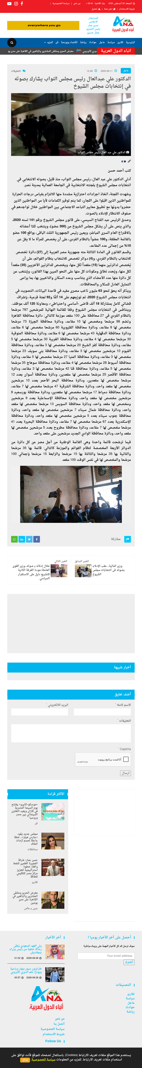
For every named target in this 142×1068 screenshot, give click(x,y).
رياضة (83, 42)
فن (56, 42)
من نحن (76, 4)
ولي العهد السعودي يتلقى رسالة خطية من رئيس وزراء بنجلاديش (25, 949)
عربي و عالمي (31, 908)
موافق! (25, 1060)
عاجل (102, 42)
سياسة (111, 42)
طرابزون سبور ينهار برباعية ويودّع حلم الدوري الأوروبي (26, 970)
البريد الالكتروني (57, 705)
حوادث (93, 42)
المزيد (50, 42)
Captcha (124, 749)
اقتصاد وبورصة (69, 42)
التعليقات (16, 71)
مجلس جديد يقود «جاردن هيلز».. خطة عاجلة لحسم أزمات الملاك (26, 839)
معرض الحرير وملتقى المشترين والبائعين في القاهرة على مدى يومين (56, 51)
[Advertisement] (71, 623)
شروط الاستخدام (127, 9)
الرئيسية (130, 42)
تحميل (94, 9)
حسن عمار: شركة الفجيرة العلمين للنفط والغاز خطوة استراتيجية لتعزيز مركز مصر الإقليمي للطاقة (25, 869)
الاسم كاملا (123, 705)
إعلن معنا (108, 9)
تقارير (120, 42)
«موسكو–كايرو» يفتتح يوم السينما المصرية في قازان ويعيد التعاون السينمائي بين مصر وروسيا (24, 811)
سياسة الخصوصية (61, 4)
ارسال (125, 773)
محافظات (33, 849)
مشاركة (116, 539)
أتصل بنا (59, 1024)
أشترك (129, 962)
